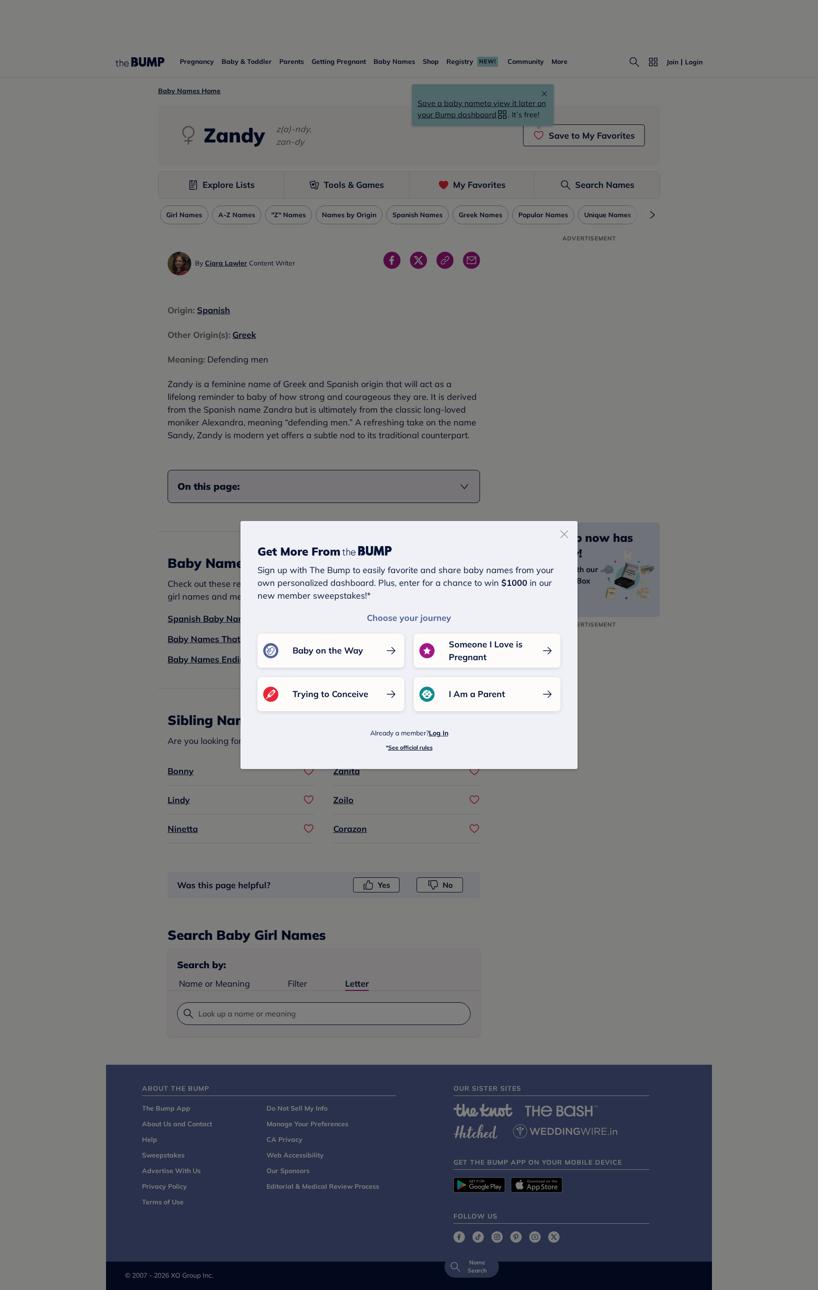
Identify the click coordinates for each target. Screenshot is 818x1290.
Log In (438, 733)
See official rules (410, 747)
